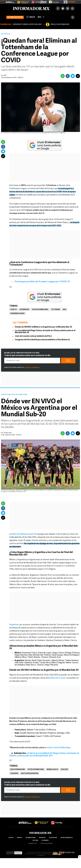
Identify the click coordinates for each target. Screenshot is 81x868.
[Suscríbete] (68, 1)
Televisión (14, 773)
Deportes (5, 34)
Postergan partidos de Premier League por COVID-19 (42, 282)
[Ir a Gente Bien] (34, 1)
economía (45, 840)
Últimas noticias (15, 17)
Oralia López (8, 432)
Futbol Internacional (40, 309)
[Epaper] (54, 1)
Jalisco (11, 837)
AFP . (5, 75)
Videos (32, 17)
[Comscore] (68, 852)
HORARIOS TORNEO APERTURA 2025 (27, 24)
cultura (35, 840)
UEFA (64, 309)
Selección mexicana (17, 769)
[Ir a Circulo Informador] (22, 1)
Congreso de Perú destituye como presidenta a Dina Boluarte (42, 340)
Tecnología (53, 837)
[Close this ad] (79, 856)
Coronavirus (24, 309)
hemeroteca (32, 843)
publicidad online (46, 843)
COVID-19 (13, 309)
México (19, 837)
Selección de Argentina (29, 773)
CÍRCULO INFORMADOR (59, 24)
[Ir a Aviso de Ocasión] (25, 821)
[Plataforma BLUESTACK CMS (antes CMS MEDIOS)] (18, 852)
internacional (31, 837)
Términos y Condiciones (32, 367)
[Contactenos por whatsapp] (72, 8)
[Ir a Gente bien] (56, 821)
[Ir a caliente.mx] (43, 1)
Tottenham (55, 309)
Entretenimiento (67, 837)
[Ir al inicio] (31, 8)
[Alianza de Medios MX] (57, 852)
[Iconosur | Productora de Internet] (10, 852)
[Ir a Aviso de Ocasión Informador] (10, 1)
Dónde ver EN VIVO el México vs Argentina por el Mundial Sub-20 (43, 327)
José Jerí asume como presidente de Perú (33, 336)
